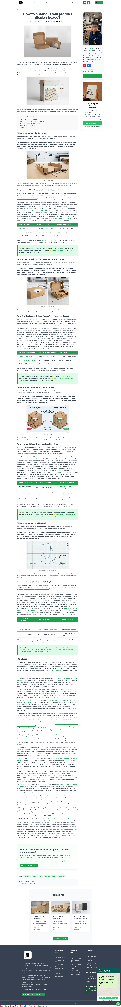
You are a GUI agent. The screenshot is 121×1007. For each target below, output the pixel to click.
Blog (47, 3)
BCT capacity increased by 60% (44, 228)
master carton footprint (57, 472)
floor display (71, 585)
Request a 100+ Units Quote (28, 865)
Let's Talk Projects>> (92, 76)
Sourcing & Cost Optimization (58, 21)
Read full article (36, 929)
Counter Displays (25, 861)
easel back (52, 610)
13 (49, 588)
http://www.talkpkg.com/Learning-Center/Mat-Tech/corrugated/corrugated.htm (53, 689)
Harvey (45, 21)
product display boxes (26, 857)
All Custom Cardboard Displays (40, 861)
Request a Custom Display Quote (32, 994)
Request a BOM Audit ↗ (58, 250)
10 (65, 488)
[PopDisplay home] (21, 3)
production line (46, 240)
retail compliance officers (61, 575)
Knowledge (62, 3)
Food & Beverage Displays (57, 861)
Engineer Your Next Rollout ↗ (53, 670)
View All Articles (59, 938)
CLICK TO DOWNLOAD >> (92, 123)
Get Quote (99, 3)
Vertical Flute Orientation (25, 228)
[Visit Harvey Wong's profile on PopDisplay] (92, 28)
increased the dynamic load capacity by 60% (59, 218)
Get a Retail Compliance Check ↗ (64, 649)
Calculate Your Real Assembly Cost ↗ (63, 378)
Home (35, 3)
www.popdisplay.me (28, 989)
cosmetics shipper (38, 458)
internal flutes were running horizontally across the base (38, 210)
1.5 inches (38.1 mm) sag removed (45, 235)
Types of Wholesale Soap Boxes (59, 917)
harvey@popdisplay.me (41, 989)
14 (38, 610)
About (41, 3)
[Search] (92, 3)
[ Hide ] (31, 116)
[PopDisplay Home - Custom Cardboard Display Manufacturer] (28, 955)
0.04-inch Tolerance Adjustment (27, 360)
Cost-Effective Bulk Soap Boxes (39, 917)
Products (53, 3)
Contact (71, 3)
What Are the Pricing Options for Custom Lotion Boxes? (81, 918)
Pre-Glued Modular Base (25, 356)
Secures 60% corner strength (68, 493)
